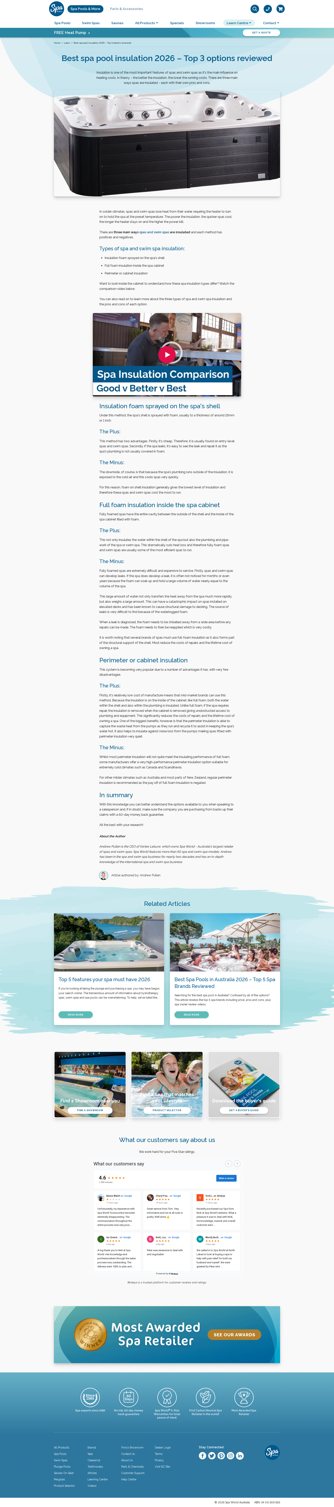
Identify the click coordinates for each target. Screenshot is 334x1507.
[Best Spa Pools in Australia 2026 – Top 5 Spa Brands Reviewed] (225, 942)
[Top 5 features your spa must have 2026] (109, 942)
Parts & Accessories (126, 9)
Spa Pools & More (85, 9)
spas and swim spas (154, 232)
